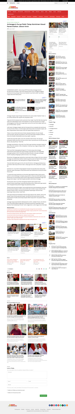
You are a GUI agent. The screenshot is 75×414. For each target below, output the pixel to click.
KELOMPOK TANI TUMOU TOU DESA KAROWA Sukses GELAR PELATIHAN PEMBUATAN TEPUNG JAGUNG (61, 63)
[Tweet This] (39, 269)
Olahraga (59, 11)
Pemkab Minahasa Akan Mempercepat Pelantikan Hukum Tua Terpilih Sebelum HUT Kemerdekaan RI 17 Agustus (61, 116)
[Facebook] (50, 405)
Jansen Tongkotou (12, 28)
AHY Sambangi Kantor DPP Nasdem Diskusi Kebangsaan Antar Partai (39, 260)
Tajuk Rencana (11, 14)
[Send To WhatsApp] (46, 269)
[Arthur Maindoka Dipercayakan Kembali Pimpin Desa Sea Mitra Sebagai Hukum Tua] (53, 172)
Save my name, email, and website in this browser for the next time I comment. (23, 387)
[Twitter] (52, 405)
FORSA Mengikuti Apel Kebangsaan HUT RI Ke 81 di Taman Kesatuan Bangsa (61, 73)
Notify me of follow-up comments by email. (16, 390)
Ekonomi (37, 11)
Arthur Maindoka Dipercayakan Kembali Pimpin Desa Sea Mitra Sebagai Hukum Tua (53, 177)
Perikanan (41, 16)
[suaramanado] (13, 7)
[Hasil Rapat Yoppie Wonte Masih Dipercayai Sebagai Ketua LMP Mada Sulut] (52, 100)
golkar (51, 130)
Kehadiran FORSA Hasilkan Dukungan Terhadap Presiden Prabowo (63, 167)
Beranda (9, 11)
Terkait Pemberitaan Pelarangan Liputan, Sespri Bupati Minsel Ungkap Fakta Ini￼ (59, 264)
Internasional (20, 11)
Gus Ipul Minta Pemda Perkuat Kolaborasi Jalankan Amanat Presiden (20, 215)
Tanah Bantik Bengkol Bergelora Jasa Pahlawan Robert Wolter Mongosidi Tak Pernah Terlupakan (61, 89)
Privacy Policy (42, 409)
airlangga (52, 124)
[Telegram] (65, 405)
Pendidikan (35, 16)
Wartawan (28, 409)
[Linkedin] (56, 405)
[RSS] (67, 405)
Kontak (32, 409)
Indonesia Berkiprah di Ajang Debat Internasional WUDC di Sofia (61, 216)
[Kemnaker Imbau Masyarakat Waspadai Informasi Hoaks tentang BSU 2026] (41, 290)
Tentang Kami (12, 3)
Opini (46, 11)
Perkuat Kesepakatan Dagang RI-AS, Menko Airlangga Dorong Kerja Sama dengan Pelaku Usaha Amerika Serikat (62, 222)
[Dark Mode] (67, 3)
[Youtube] (58, 405)
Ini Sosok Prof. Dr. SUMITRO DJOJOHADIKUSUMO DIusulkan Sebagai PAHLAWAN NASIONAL (24, 209)
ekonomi (51, 132)
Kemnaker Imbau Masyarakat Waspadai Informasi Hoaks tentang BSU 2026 (22, 219)
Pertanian (46, 16)
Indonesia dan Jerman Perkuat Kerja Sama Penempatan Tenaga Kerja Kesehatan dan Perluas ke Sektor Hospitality (62, 238)
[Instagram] (54, 405)
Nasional (14, 11)
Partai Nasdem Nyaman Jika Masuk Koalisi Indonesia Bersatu (25, 260)
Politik (33, 11)
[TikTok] (63, 405)
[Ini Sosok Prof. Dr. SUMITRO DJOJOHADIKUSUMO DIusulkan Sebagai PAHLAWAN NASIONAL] (13, 277)
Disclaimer (49, 409)
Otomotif (23, 16)
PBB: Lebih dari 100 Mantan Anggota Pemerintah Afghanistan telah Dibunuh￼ (59, 260)
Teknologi (58, 16)
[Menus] (8, 3)
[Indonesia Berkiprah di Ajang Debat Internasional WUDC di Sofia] (52, 216)
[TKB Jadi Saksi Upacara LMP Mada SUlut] (52, 79)
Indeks (18, 3)
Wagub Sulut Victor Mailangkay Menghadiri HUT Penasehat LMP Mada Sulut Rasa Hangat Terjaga (62, 111)
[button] (65, 3)
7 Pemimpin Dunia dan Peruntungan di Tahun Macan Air (58, 268)
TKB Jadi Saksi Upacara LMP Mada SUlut (61, 79)
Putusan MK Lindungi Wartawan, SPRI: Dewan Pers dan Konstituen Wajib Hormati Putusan (24, 213)
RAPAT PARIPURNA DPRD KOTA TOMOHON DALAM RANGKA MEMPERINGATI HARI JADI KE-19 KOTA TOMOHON (59, 251)
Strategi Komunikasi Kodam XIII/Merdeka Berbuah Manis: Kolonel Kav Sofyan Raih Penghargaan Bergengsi (63, 177)
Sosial (54, 11)
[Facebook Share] (37, 269)
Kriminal (18, 16)
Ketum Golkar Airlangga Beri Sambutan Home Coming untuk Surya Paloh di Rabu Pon (13, 260)
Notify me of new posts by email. (14, 392)
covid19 (51, 134)
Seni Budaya (52, 16)
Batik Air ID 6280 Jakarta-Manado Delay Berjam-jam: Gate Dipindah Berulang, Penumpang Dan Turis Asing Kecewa (61, 84)
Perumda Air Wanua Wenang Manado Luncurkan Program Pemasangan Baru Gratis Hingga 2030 (59, 247)
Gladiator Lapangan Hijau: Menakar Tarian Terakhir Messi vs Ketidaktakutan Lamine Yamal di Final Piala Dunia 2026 (62, 95)
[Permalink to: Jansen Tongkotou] (8, 28)
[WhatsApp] (60, 405)
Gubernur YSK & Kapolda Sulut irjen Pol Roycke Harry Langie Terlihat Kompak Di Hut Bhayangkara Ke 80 (61, 106)
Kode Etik (37, 409)
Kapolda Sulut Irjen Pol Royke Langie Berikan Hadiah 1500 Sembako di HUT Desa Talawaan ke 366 (21, 0)
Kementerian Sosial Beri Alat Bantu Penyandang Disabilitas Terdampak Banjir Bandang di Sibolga (61, 227)
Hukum (42, 11)
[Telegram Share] (44, 269)
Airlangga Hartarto (53, 128)
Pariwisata (29, 16)
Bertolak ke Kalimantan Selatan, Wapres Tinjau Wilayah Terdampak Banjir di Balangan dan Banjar (58, 208)
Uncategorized (16, 22)
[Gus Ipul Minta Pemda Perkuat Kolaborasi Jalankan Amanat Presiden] (13, 290)
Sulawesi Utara (27, 11)
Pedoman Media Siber (56, 409)
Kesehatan (13, 16)
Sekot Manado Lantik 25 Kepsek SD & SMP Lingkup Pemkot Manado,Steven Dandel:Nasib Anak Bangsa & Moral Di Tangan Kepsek (61, 57)
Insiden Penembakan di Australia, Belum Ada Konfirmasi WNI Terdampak (61, 232)
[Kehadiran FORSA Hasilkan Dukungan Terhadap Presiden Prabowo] (63, 162)
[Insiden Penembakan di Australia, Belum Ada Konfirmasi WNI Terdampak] (52, 233)
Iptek (9, 16)
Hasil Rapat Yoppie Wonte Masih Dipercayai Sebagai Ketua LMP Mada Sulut (61, 100)
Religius (50, 11)
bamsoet (51, 126)
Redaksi (22, 409)
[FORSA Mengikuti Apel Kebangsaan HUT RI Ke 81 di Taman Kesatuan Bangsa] (52, 74)
